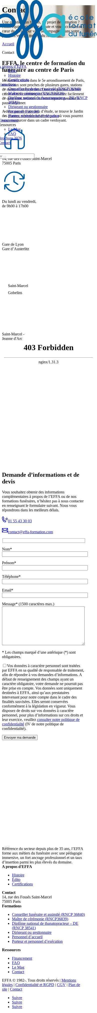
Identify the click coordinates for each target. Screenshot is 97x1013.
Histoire (14, 75)
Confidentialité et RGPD (34, 985)
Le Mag (14, 129)
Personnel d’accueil (23, 111)
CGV (61, 985)
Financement (22, 958)
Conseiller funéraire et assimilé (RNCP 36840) (44, 89)
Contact (18, 972)
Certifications (18, 80)
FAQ (12, 134)
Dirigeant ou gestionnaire (28, 107)
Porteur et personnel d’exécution (33, 116)
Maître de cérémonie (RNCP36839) (36, 93)
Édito (12, 71)
